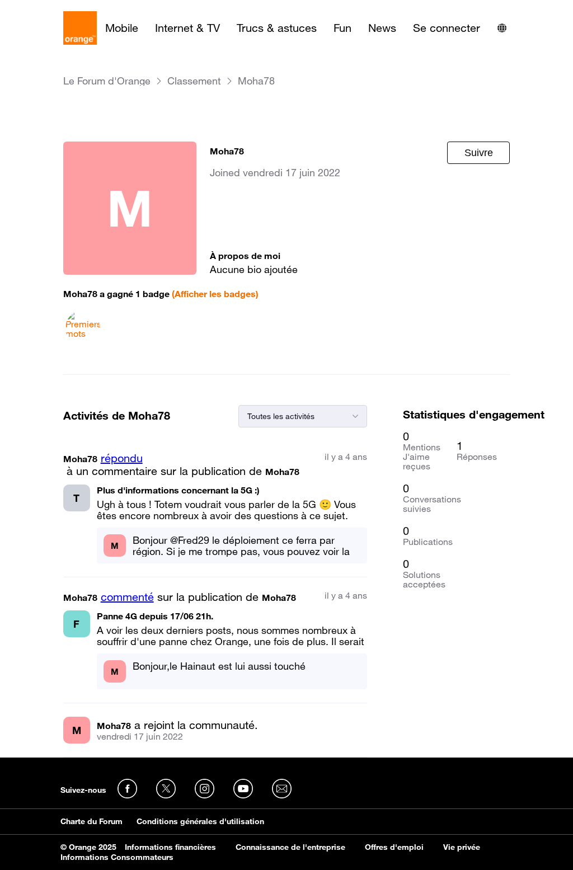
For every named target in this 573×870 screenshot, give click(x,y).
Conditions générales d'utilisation (200, 821)
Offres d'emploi (394, 847)
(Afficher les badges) (215, 293)
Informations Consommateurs (116, 857)
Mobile (121, 28)
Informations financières (170, 847)
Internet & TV (187, 28)
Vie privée (461, 847)
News (382, 28)
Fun (342, 28)
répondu (122, 458)
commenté (127, 597)
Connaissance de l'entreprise (290, 847)
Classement (194, 81)
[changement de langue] (502, 27)
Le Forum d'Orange (107, 81)
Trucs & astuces (277, 28)
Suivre (478, 152)
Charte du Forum (91, 821)
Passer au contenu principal (59, 8)
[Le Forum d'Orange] (80, 28)
